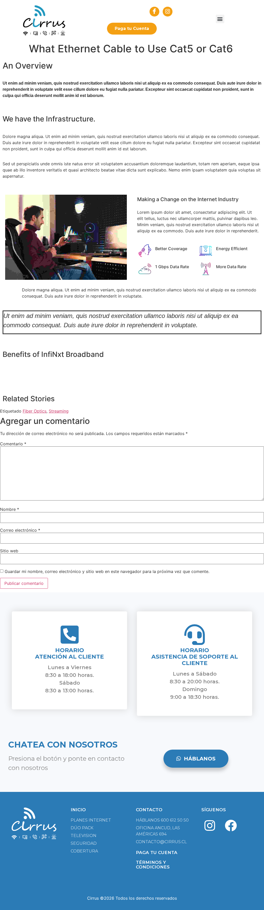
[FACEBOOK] (154, 12)
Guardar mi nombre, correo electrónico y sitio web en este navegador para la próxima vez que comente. (107, 571)
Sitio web (9, 551)
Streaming (59, 411)
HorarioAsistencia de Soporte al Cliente (194, 657)
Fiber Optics (34, 411)
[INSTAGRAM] (167, 12)
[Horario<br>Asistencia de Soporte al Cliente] (194, 634)
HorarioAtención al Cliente (69, 653)
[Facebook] (230, 825)
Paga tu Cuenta (132, 28)
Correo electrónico (20, 530)
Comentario (13, 444)
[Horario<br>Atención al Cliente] (69, 634)
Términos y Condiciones (153, 865)
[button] (220, 19)
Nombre (9, 509)
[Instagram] (209, 825)
